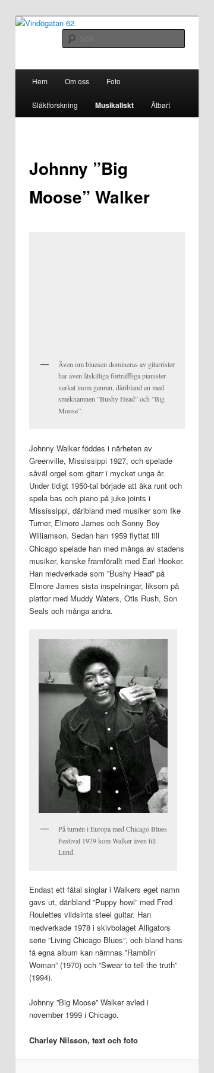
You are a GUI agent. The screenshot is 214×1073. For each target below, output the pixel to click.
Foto (113, 81)
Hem (40, 81)
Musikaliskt (114, 105)
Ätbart (160, 105)
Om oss (77, 81)
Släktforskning (55, 105)
